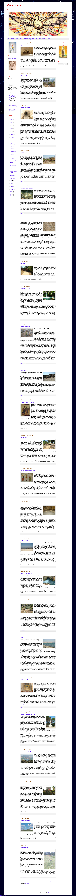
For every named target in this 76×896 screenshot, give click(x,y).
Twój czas (32, 38)
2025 (11, 119)
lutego (12, 187)
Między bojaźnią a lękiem (27, 714)
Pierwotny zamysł (25, 288)
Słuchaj (22, 503)
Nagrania (48, 38)
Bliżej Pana (23, 263)
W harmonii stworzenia (27, 402)
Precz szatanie (11, 99)
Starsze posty (52, 881)
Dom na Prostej (38, 38)
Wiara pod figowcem (26, 75)
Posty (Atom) (27, 883)
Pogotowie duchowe (27, 38)
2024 (11, 120)
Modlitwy (17, 38)
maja (11, 183)
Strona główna (38, 881)
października (13, 135)
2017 (11, 131)
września (12, 137)
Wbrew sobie (24, 540)
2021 (11, 125)
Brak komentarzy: (24, 145)
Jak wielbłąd (23, 152)
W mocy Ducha (14, 5)
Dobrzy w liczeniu (25, 326)
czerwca (12, 181)
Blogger (48, 892)
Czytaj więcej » (23, 704)
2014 (11, 194)
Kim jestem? (23, 220)
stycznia (12, 189)
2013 (11, 195)
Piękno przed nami (25, 680)
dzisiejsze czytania (12, 58)
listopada (12, 134)
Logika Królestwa (25, 107)
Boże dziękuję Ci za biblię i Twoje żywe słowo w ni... (12, 110)
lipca (11, 180)
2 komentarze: (23, 630)
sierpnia (12, 138)
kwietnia (12, 184)
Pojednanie (43, 38)
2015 (11, 192)
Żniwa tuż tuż (24, 847)
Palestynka (12, 38)
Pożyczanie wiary (25, 602)
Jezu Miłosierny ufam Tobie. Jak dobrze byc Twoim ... (13, 106)
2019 (11, 128)
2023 (11, 122)
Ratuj (21, 637)
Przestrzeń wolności (26, 752)
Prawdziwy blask (25, 820)
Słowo (21, 38)
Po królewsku (24, 784)
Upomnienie (23, 370)
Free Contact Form (3, 895)
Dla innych (23, 437)
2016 (11, 191)
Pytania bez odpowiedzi (26, 188)
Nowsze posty (23, 881)
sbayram (36, 892)
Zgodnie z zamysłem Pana (27, 470)
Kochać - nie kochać (26, 573)
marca (12, 186)
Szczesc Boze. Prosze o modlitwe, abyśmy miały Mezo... (13, 96)
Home (8, 38)
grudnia (12, 132)
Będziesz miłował (25, 45)
